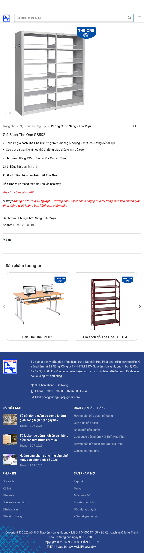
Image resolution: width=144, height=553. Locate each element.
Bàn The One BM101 (37, 337)
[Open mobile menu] (139, 18)
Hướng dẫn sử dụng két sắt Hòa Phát (98, 444)
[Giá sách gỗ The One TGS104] (106, 304)
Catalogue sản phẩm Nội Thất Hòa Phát (99, 437)
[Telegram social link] (32, 225)
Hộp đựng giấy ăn (85, 509)
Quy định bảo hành (86, 423)
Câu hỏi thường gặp (86, 451)
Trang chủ (9, 126)
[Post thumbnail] (10, 421)
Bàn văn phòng (12, 516)
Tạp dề (78, 481)
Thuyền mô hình (84, 502)
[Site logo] (6, 17)
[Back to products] (134, 126)
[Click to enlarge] (10, 113)
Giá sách (8, 481)
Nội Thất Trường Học (33, 126)
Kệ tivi (7, 488)
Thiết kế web (55, 547)
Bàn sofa (8, 495)
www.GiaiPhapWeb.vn (83, 547)
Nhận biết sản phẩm (87, 430)
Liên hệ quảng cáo (86, 516)
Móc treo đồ (82, 495)
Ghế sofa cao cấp (14, 502)
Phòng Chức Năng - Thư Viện (71, 126)
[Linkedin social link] (28, 225)
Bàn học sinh (11, 509)
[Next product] (139, 126)
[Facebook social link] (14, 225)
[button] (4, 306)
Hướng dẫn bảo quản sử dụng (93, 416)
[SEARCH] (130, 18)
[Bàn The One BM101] (38, 304)
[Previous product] (130, 126)
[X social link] (18, 225)
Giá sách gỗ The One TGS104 (105, 337)
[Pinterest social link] (23, 225)
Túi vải (78, 488)
